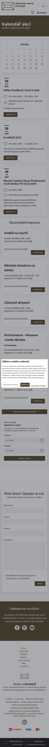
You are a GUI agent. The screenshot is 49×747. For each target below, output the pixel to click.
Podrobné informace (38, 377)
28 (24, 68)
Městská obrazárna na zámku (19, 267)
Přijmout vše (25, 384)
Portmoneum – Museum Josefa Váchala (21, 337)
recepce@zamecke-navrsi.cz (36, 745)
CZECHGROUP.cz (39, 690)
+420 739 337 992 (17, 745)
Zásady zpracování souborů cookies (24, 705)
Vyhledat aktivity (24, 458)
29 (30, 68)
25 (7, 68)
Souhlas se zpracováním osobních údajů (24, 708)
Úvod (23, 648)
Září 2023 (24, 44)
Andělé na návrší (16, 233)
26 (13, 68)
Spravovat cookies (38, 385)
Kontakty (25, 666)
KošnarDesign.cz (19, 690)
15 (30, 60)
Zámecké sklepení (17, 302)
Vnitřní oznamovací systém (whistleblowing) (24, 711)
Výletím (23, 657)
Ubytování (23, 651)
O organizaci (19, 699)
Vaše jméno (8, 505)
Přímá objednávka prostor (34, 699)
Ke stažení (8, 699)
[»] (42, 44)
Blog (24, 663)
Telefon (7, 528)
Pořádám (23, 654)
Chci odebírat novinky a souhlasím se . (21, 576)
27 (19, 68)
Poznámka (8, 540)
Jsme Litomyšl (23, 660)
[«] (7, 44)
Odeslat (40, 584)
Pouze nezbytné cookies (10, 384)
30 (36, 68)
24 (42, 64)
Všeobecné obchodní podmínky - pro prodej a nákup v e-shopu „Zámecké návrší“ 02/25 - (24, 714)
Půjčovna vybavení (12, 702)
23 (36, 64)
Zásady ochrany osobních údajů (32, 702)
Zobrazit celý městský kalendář (24, 412)
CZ (43, 6)
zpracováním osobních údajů (17, 578)
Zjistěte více (10, 114)
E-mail (7, 517)
